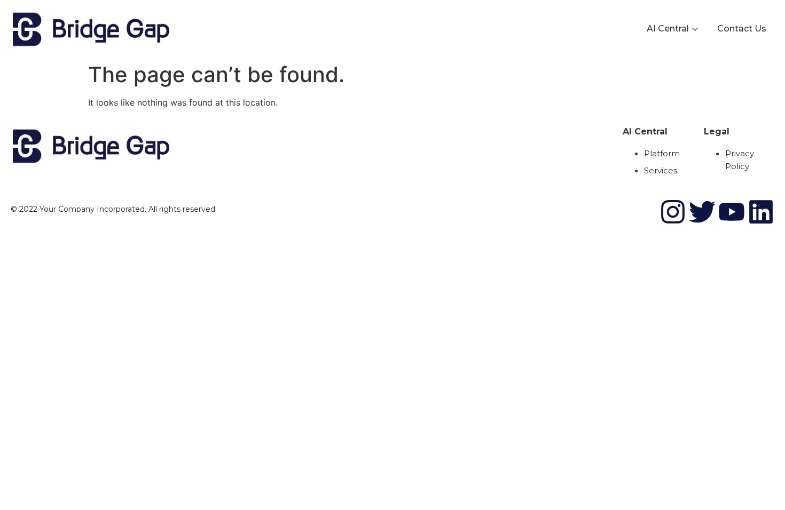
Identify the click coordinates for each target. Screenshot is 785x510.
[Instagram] (673, 211)
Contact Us (741, 28)
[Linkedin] (761, 211)
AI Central (668, 28)
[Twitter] (702, 211)
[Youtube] (731, 211)
